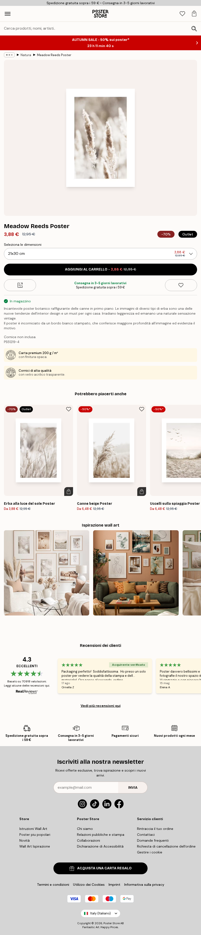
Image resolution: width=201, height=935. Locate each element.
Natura (26, 55)
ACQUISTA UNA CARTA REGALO (104, 868)
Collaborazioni (88, 840)
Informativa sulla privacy (144, 884)
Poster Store (111, 923)
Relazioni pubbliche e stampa (100, 834)
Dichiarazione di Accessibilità (100, 846)
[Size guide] (20, 285)
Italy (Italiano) (100, 913)
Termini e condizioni (53, 884)
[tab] (182, 14)
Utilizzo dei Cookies (89, 884)
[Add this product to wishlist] (181, 285)
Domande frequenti (153, 840)
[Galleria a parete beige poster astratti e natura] (46, 572)
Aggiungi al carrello (100, 269)
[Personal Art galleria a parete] (135, 572)
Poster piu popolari (34, 834)
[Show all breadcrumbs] (9, 54)
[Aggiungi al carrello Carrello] (68, 491)
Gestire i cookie (149, 852)
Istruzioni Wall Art (33, 828)
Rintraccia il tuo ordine (155, 828)
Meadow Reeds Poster (54, 55)
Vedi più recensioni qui (101, 705)
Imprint (114, 884)
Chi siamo (85, 828)
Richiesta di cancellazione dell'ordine (166, 846)
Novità (24, 840)
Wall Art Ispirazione (34, 846)
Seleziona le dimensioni (22, 244)
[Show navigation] (7, 13)
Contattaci (146, 834)
